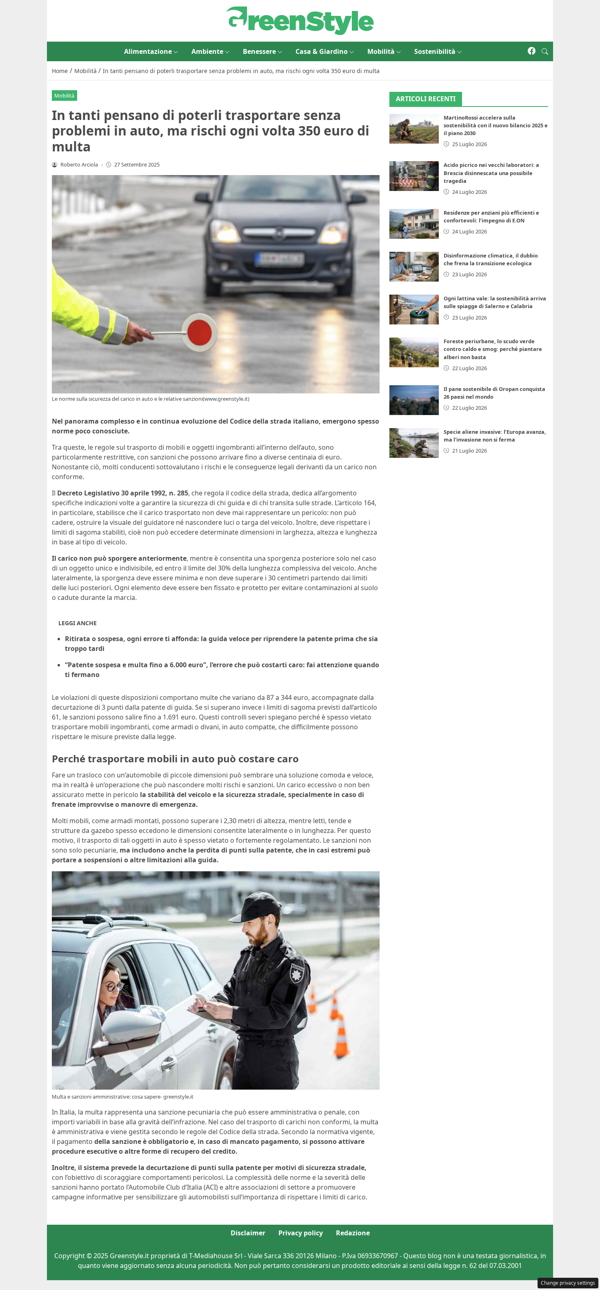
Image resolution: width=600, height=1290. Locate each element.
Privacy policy (300, 1232)
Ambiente (207, 51)
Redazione (353, 1232)
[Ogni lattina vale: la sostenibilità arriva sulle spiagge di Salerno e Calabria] (414, 309)
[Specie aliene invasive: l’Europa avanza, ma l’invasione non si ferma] (414, 443)
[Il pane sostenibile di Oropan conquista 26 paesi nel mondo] (414, 400)
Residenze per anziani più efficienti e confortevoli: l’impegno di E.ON (491, 216)
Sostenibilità (435, 51)
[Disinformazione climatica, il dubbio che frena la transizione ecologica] (414, 267)
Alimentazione (148, 51)
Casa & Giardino (322, 51)
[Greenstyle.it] (300, 20)
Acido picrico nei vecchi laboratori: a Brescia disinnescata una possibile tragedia (491, 172)
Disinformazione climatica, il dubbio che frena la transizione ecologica (491, 259)
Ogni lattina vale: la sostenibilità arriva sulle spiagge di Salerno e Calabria (495, 302)
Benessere (259, 51)
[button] (545, 51)
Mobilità (381, 51)
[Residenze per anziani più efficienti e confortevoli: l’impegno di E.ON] (414, 224)
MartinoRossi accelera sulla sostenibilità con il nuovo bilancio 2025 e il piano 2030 (496, 125)
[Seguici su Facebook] (532, 51)
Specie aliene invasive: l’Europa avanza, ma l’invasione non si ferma (495, 435)
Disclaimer (248, 1232)
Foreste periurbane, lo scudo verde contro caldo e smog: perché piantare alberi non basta (493, 348)
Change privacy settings (568, 1282)
